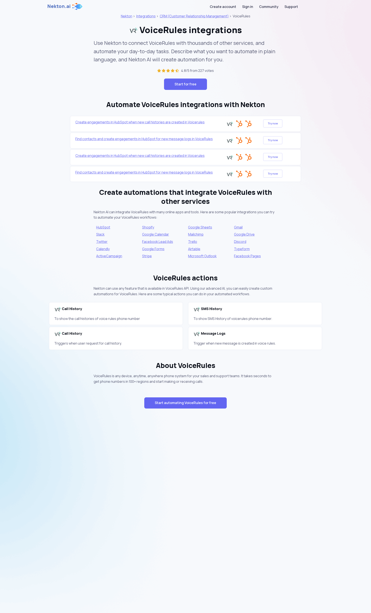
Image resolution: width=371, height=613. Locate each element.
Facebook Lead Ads (157, 241)
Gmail (238, 227)
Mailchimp (196, 234)
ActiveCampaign (109, 256)
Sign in (247, 6)
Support (291, 6)
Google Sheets (200, 227)
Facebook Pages (247, 256)
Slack (100, 234)
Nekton (126, 16)
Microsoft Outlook (202, 256)
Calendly (103, 249)
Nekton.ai (59, 6)
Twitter (102, 241)
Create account (223, 6)
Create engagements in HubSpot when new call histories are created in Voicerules (140, 122)
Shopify (148, 227)
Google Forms (153, 249)
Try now (273, 123)
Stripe (147, 256)
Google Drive (244, 234)
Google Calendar (155, 234)
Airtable (194, 249)
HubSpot (103, 227)
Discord (240, 241)
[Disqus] (185, 488)
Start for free (185, 84)
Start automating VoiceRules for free (185, 402)
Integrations (146, 16)
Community (268, 6)
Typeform (242, 249)
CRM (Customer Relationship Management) (194, 16)
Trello (192, 241)
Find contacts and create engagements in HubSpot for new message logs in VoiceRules (144, 138)
